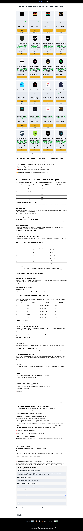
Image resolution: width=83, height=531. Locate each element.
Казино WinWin (19, 513)
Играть (22, 30)
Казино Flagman (19, 515)
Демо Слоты (46, 1)
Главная (40, 1)
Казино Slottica (19, 514)
